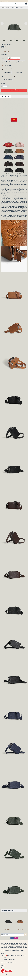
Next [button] (25, 23)
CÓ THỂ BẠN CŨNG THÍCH (8, 910)
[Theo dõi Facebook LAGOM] (12, 938)
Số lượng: (3, 83)
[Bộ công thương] (6, 970)
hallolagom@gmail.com (10, 962)
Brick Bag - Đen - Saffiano (8, 929)
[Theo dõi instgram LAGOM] (16, 938)
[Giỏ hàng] (26, 4)
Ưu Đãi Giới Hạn (5, 1)
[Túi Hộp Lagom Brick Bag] (14, 23)
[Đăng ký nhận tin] (25, 934)
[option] (14, 23)
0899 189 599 (12, 959)
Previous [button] (2, 23)
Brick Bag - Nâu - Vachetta (19, 929)
